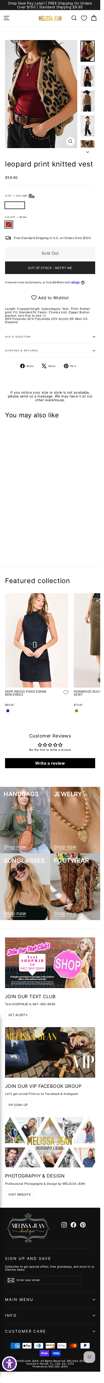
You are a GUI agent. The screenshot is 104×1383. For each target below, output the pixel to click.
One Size (15, 205)
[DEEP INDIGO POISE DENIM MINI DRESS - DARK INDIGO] (8, 711)
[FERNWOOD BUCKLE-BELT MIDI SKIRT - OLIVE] (76, 711)
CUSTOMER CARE (25, 1331)
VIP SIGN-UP (18, 1105)
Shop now (15, 847)
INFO (11, 1315)
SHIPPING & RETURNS (21, 350)
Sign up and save (28, 1258)
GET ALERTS (18, 1015)
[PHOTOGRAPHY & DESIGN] (50, 1142)
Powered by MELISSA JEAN (50, 1366)
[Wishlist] (84, 18)
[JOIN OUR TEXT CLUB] (50, 962)
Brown (9, 224)
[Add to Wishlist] (62, 531)
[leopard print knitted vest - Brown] (8, 545)
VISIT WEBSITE (19, 1194)
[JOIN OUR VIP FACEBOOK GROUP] (50, 1052)
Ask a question (18, 336)
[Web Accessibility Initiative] (9, 1363)
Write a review (50, 763)
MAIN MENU (19, 1299)
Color (16, 217)
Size (16, 195)
